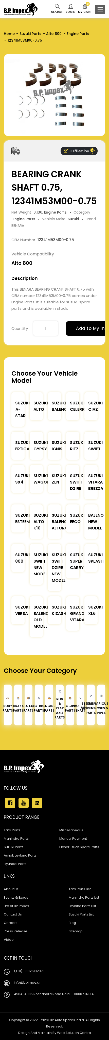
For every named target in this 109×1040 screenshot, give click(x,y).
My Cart (85, 9)
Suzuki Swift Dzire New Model (59, 567)
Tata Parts (12, 830)
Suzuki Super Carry (77, 561)
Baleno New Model (96, 521)
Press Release (15, 931)
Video (9, 939)
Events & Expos (16, 897)
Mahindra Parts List (84, 897)
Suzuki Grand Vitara (77, 613)
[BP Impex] (21, 9)
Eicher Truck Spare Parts (79, 847)
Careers (10, 922)
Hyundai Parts (15, 863)
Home (9, 33)
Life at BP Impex (16, 905)
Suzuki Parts (30, 33)
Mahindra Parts (16, 838)
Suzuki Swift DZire (77, 482)
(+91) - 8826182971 (29, 971)
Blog (72, 922)
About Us (11, 889)
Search (57, 12)
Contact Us (13, 914)
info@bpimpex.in (28, 982)
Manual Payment (73, 838)
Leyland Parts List (82, 905)
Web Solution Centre (74, 1032)
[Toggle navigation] (100, 9)
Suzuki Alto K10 (40, 521)
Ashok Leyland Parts (20, 855)
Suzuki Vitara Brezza (95, 482)
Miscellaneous (71, 830)
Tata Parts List (80, 889)
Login (71, 12)
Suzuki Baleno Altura (59, 521)
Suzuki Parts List (81, 914)
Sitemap (76, 931)
